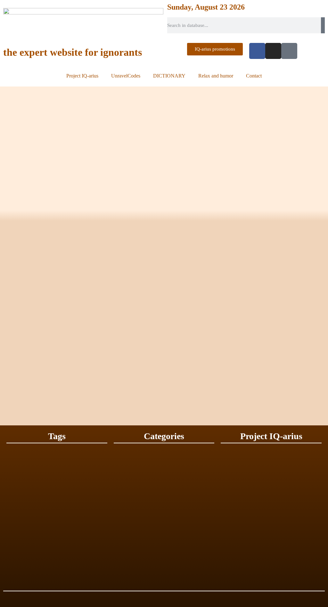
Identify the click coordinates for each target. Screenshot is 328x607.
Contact (254, 75)
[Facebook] (257, 51)
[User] (289, 51)
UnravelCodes (125, 75)
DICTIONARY (169, 75)
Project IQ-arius (82, 75)
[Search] (323, 25)
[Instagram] (273, 51)
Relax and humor (215, 75)
